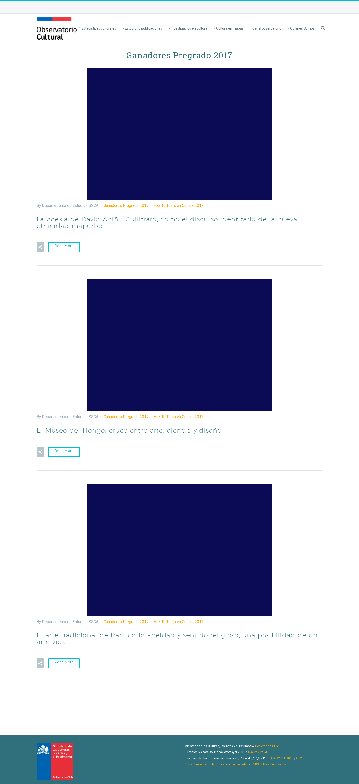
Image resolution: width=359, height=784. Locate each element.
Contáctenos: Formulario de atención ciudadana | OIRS (222, 764)
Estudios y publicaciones (143, 28)
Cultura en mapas (229, 28)
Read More (64, 246)
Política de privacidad (274, 764)
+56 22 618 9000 (282, 758)
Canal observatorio (266, 28)
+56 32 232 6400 (259, 752)
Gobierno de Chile (267, 746)
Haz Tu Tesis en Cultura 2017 (178, 205)
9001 (299, 758)
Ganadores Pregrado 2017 (126, 205)
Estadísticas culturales (99, 28)
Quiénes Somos (302, 28)
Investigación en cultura (189, 28)
